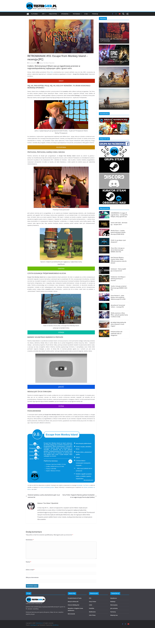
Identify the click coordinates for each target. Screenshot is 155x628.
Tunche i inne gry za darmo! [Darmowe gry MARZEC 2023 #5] (119, 288)
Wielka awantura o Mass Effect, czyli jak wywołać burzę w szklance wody (119, 314)
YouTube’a (86, 485)
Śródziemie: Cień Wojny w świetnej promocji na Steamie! (118, 278)
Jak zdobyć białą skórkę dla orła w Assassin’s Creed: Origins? (118, 324)
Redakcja (112, 601)
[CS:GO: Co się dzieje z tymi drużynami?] (104, 241)
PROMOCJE (95, 14)
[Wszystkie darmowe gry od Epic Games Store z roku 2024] (114, 55)
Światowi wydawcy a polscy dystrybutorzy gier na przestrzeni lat (44, 496)
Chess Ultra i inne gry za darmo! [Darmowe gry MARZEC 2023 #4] (117, 249)
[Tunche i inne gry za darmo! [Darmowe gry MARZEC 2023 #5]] (104, 288)
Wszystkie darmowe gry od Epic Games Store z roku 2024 (114, 62)
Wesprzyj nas (114, 615)
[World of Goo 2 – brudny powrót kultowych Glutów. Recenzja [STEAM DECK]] (104, 233)
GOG (51, 72)
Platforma (34, 14)
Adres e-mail (30, 570)
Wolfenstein (92, 612)
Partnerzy (113, 612)
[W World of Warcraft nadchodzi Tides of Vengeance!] (104, 334)
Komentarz (30, 540)
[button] (38, 14)
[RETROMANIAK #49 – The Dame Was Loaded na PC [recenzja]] (114, 33)
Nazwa (28, 562)
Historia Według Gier (73, 605)
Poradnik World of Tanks (74, 598)
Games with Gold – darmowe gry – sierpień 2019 (119, 223)
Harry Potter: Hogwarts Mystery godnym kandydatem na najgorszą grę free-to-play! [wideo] (78, 496)
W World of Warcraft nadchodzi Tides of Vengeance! (116, 333)
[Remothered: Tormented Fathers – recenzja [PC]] (104, 306)
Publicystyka (53, 14)
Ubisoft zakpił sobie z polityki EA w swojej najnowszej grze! (112, 84)
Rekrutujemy (113, 605)
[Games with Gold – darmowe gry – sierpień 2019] (104, 224)
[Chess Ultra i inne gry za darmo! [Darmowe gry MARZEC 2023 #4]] (104, 250)
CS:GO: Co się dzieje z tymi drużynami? (118, 241)
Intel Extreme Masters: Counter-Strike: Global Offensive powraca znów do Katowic (119, 260)
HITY (43, 14)
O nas (86, 14)
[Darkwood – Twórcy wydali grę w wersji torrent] (104, 270)
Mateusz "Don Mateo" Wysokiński (46, 63)
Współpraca (113, 598)
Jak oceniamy (114, 608)
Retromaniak (71, 614)
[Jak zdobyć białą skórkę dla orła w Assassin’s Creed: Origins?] (104, 325)
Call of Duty (92, 615)
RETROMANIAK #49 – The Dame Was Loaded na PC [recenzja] (113, 40)
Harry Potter (92, 601)
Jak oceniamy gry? (88, 480)
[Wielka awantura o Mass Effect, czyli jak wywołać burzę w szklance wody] (104, 315)
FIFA (90, 598)
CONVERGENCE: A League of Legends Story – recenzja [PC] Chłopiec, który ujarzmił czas (119, 214)
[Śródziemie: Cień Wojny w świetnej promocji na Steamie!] (104, 279)
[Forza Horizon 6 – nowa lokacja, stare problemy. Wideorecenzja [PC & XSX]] (104, 298)
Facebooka (79, 485)
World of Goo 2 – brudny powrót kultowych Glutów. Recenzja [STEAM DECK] (118, 232)
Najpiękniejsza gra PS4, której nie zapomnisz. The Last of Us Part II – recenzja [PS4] (114, 106)
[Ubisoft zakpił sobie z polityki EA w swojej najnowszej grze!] (114, 77)
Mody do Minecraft (73, 601)
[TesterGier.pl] (28, 14)
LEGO (90, 605)
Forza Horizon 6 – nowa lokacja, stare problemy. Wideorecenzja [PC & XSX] (118, 297)
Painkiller (91, 608)
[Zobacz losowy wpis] (127, 14)
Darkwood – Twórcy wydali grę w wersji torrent (118, 270)
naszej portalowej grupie (47, 487)
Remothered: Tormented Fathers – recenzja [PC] (118, 306)
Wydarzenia (64, 14)
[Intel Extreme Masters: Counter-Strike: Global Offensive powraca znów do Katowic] (104, 261)
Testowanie (76, 14)
